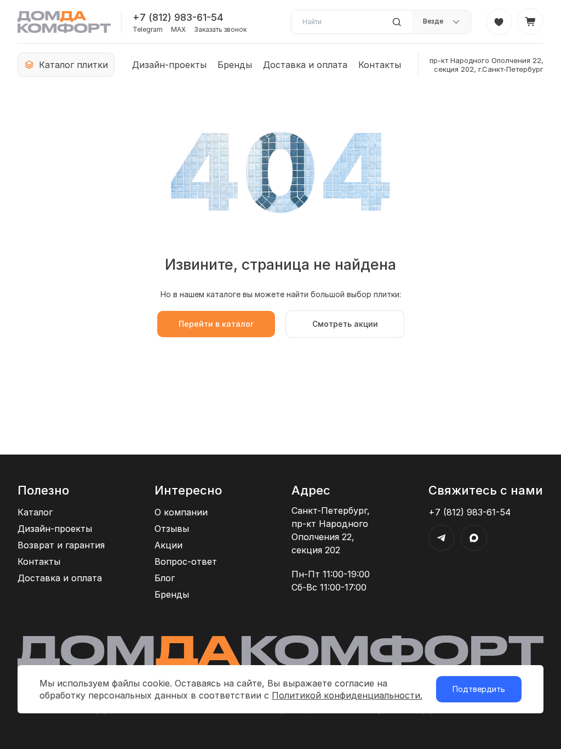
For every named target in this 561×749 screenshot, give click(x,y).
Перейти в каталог (216, 323)
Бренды (234, 64)
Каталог (35, 512)
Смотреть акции (345, 323)
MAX (178, 29)
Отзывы (171, 528)
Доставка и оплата (305, 64)
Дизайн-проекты (169, 64)
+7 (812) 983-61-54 (178, 17)
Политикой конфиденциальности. (347, 695)
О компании (181, 512)
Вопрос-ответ (185, 561)
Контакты (379, 64)
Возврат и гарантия (61, 545)
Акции (168, 545)
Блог (164, 577)
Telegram (148, 29)
